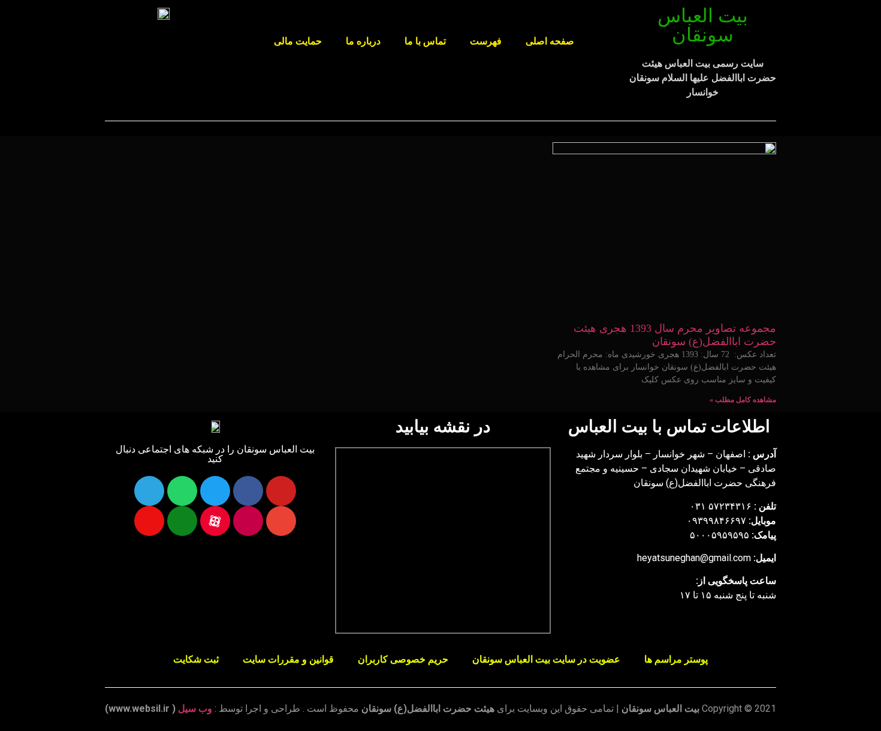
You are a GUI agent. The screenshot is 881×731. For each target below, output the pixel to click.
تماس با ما (425, 41)
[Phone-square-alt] (182, 521)
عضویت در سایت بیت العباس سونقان (546, 659)
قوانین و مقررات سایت (288, 659)
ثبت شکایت (196, 659)
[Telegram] (149, 491)
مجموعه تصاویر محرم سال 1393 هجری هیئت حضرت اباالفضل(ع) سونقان (675, 334)
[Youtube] (281, 491)
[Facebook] (248, 491)
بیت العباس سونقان (702, 25)
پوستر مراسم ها (676, 659)
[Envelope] (281, 521)
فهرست (486, 41)
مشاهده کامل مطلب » (743, 400)
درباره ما (363, 41)
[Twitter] (215, 491)
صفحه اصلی (550, 41)
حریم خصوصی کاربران (403, 659)
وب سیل (195, 708)
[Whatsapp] (182, 491)
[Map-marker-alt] (149, 521)
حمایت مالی (298, 41)
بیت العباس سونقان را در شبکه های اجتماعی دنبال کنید (215, 454)
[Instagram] (248, 521)
